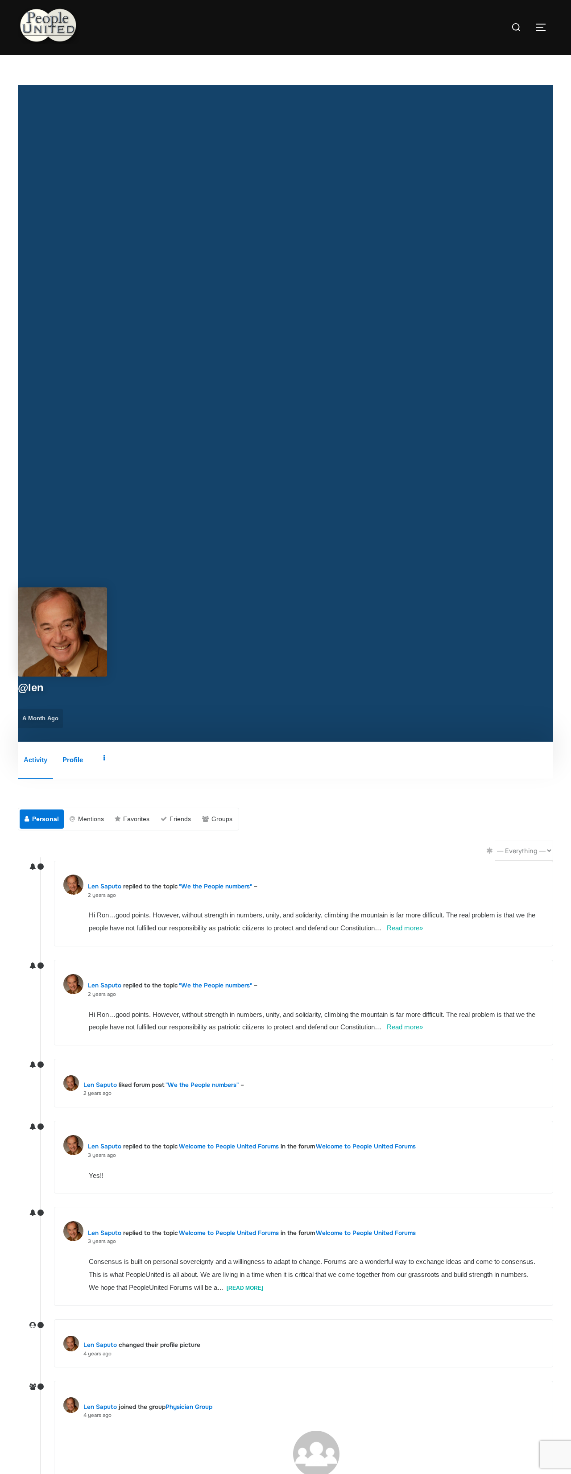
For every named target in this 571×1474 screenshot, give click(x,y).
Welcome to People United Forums (229, 1146)
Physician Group (189, 1407)
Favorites (136, 818)
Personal (45, 818)
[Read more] (245, 1288)
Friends (180, 818)
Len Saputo (104, 886)
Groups (221, 818)
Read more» (405, 928)
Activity (35, 760)
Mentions (91, 818)
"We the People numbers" (215, 886)
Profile (72, 760)
